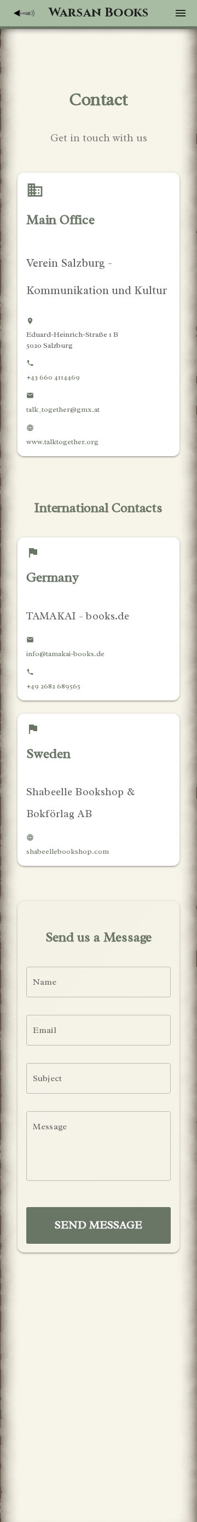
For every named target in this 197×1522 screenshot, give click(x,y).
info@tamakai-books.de (65, 653)
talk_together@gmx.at (63, 409)
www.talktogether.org (62, 441)
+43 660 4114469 (53, 377)
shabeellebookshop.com (67, 851)
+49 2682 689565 (53, 686)
